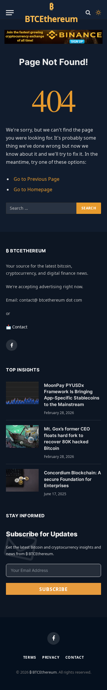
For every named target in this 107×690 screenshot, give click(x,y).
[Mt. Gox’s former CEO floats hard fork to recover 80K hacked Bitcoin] (22, 436)
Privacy (50, 657)
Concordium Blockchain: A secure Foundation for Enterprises (72, 479)
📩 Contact (16, 327)
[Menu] (10, 12)
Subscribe (53, 589)
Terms (29, 657)
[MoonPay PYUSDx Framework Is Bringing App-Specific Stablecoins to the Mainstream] (22, 393)
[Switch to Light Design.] (98, 12)
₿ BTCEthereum (43, 672)
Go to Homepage (33, 189)
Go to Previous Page (36, 179)
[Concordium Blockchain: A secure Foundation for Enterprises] (22, 480)
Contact (74, 657)
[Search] (88, 12)
